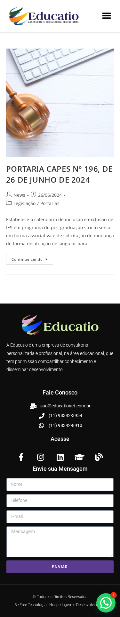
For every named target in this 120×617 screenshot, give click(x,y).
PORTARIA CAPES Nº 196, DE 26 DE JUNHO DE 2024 (59, 174)
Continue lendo (32, 258)
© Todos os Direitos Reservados (60, 596)
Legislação (24, 203)
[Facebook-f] (21, 457)
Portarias (50, 203)
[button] (106, 16)
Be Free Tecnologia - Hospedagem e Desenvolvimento (60, 605)
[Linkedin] (60, 457)
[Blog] (99, 457)
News (19, 195)
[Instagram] (40, 457)
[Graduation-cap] (79, 457)
